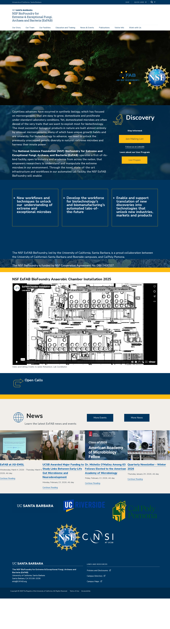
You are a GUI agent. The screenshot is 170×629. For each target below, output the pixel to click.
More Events (100, 417)
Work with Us (135, 27)
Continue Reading (7, 478)
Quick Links (139, 2)
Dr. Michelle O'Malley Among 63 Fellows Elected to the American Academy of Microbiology (105, 469)
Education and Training (65, 27)
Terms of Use (74, 591)
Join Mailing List (134, 139)
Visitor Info (119, 27)
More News (137, 417)
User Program (134, 160)
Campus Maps (93, 581)
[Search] (153, 2)
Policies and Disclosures (97, 570)
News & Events (87, 27)
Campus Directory (94, 576)
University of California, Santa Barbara (26, 2)
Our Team (30, 27)
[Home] (33, 21)
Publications (104, 27)
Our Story (16, 27)
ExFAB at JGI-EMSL (12, 464)
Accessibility (85, 591)
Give (127, 2)
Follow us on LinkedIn (134, 146)
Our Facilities (45, 27)
